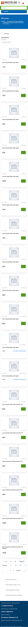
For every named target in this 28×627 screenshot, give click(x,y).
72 (25, 565)
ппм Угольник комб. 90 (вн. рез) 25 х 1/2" (12, 461)
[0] (22, 2)
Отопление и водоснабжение (15, 21)
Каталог (6, 11)
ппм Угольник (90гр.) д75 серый (10, 376)
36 (16, 565)
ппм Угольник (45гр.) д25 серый (10, 233)
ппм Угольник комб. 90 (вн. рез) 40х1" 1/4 (12, 518)
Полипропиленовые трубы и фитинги (13, 22)
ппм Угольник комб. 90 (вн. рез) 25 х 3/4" (12, 490)
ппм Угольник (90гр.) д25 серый (10, 91)
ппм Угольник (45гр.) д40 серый (10, 290)
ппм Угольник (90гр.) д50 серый (10, 176)
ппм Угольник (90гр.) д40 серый (10, 148)
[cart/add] (23, 67)
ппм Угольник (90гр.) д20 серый (10, 62)
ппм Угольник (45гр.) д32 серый (10, 262)
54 (20, 565)
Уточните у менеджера (19, 351)
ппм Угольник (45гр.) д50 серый (10, 319)
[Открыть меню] (19, 2)
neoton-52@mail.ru (7, 611)
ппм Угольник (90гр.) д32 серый (10, 119)
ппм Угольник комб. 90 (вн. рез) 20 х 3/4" (12, 433)
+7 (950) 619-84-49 (7, 606)
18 (11, 565)
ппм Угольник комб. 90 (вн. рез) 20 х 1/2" (12, 404)
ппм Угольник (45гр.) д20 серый (10, 205)
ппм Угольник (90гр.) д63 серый (10, 347)
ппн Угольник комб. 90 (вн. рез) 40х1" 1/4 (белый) (12, 547)
